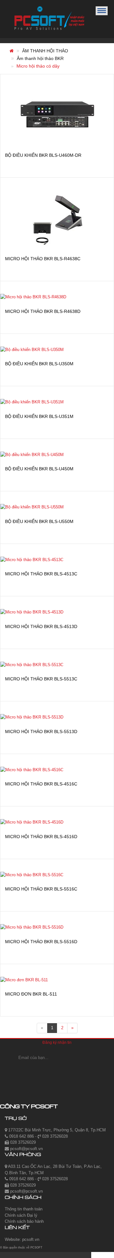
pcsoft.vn (30, 1239)
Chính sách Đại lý (21, 1215)
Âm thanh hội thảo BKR (40, 58)
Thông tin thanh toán (23, 1209)
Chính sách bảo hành (24, 1221)
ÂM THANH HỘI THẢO (45, 50)
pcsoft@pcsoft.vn (26, 1148)
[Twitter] (76, 1070)
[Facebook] (40, 1070)
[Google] (57, 1070)
